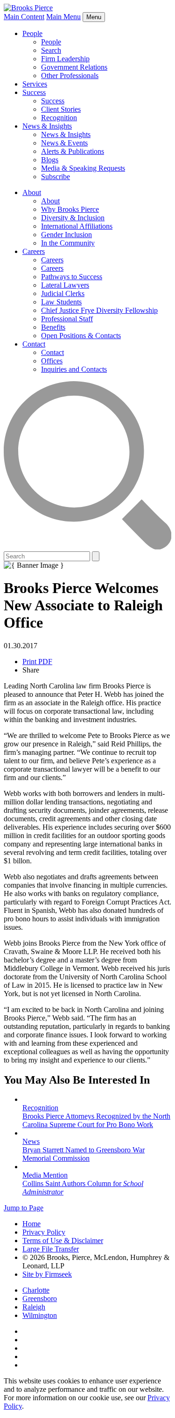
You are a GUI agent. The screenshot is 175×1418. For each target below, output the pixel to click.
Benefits (53, 327)
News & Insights (47, 126)
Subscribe (55, 177)
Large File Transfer (50, 1249)
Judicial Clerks (62, 293)
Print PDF (37, 662)
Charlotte (35, 1290)
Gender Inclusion (66, 235)
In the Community (68, 243)
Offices (52, 361)
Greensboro (39, 1298)
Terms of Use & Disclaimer (62, 1240)
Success (34, 92)
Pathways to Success (71, 277)
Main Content (24, 17)
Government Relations (74, 67)
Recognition (59, 118)
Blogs (49, 160)
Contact (33, 344)
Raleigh (33, 1307)
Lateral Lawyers (65, 285)
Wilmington (39, 1315)
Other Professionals (69, 76)
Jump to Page (23, 1208)
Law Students (61, 302)
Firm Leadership (65, 59)
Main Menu (63, 17)
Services (34, 84)
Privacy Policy (43, 1232)
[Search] (87, 547)
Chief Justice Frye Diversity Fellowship (99, 310)
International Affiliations (76, 226)
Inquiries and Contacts (74, 369)
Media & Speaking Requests (83, 168)
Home (31, 1224)
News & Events (64, 143)
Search (51, 50)
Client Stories (61, 109)
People (32, 33)
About (31, 192)
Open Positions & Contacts (81, 336)
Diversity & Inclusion (73, 218)
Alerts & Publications (72, 151)
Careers (33, 251)
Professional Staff (67, 319)
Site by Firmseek (47, 1274)
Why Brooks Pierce (70, 209)
